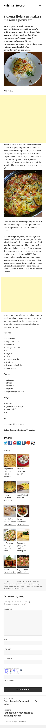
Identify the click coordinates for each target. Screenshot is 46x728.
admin (19, 582)
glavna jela (34, 584)
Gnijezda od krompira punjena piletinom (8, 473)
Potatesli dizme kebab (9, 570)
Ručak (16, 588)
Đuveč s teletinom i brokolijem (21, 521)
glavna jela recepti (10, 586)
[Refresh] (21, 670)
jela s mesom (21, 586)
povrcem (36, 257)
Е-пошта (8, 649)
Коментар (9, 609)
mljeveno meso (33, 147)
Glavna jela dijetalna (32, 582)
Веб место (8, 659)
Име (6, 639)
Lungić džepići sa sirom (23, 496)
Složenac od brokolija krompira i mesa (8, 547)
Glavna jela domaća (10, 584)
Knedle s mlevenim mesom (21, 471)
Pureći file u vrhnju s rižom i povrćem (10, 521)
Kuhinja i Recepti (15, 5)
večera (20, 588)
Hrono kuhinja (22, 584)
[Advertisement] (23, 119)
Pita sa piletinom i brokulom (8, 497)
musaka (19, 257)
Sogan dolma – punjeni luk (23, 570)
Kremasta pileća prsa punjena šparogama (21, 547)
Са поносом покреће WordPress (15, 722)
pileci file (25, 150)
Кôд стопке (9, 680)
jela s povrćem (32, 586)
